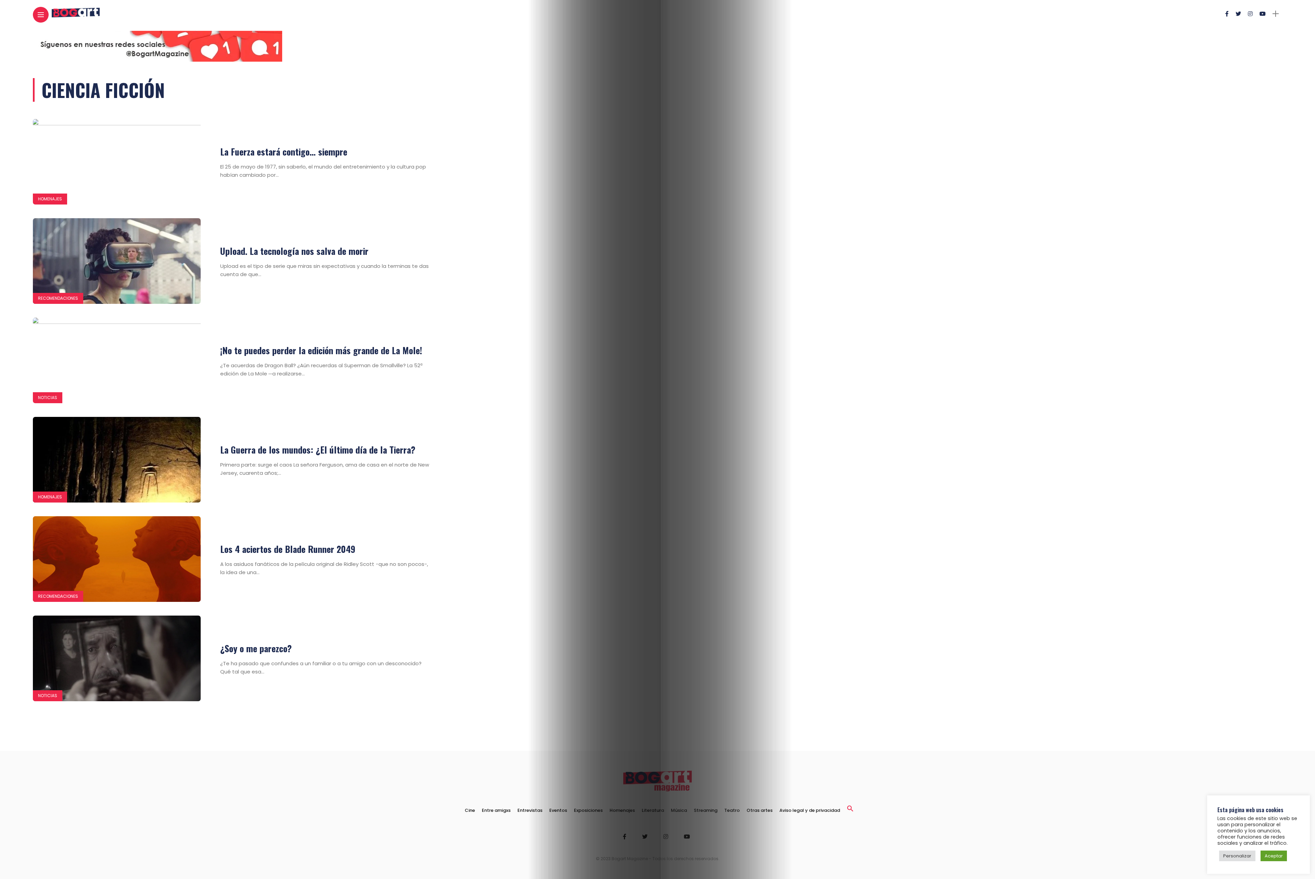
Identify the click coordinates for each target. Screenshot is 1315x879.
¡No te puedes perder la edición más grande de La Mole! (321, 350)
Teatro (732, 810)
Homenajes (50, 199)
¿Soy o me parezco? (256, 648)
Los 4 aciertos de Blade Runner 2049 (287, 549)
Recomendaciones (58, 298)
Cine (470, 810)
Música (679, 810)
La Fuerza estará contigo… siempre (283, 151)
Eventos (558, 810)
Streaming (705, 810)
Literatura (653, 810)
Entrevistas (529, 810)
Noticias (47, 397)
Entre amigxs (496, 810)
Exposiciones (588, 810)
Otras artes (760, 810)
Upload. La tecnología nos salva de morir (294, 251)
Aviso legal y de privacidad (809, 810)
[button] (850, 810)
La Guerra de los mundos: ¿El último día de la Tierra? (317, 449)
